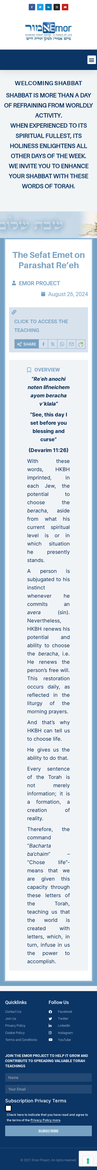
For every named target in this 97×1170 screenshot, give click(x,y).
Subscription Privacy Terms (35, 1100)
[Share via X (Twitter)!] (52, 344)
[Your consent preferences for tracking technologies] (88, 1161)
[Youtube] (65, 7)
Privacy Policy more (45, 1120)
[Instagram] (57, 7)
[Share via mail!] (71, 344)
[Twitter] (40, 7)
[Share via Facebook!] (43, 344)
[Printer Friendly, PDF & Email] (80, 344)
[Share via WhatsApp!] (62, 344)
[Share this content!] (26, 344)
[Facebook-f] (32, 7)
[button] (91, 60)
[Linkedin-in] (48, 7)
